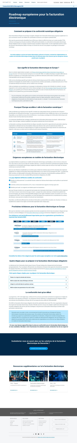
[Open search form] (73, 2)
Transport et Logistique (42, 422)
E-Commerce (41, 425)
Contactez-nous (67, 2)
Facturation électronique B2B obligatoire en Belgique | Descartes (37, 413)
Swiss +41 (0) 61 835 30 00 (60, 419)
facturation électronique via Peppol (35, 212)
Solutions (15, 2)
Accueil (10, 23)
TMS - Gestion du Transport (27, 422)
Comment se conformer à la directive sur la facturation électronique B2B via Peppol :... (18, 413)
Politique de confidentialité (14, 425)
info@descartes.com (60, 428)
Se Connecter (56, 2)
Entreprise (33, 2)
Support (61, 2)
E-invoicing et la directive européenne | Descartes (56, 413)
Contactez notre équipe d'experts (38, 348)
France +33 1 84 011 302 (60, 424)
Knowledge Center (15, 23)
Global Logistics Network (42, 2)
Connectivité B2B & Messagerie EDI (13, 6)
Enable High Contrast (42, 437)
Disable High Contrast (50, 437)
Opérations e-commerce (26, 425)
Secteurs (21, 2)
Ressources (27, 2)
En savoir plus (13, 390)
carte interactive (62, 256)
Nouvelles (11, 422)
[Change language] (71, 2)
